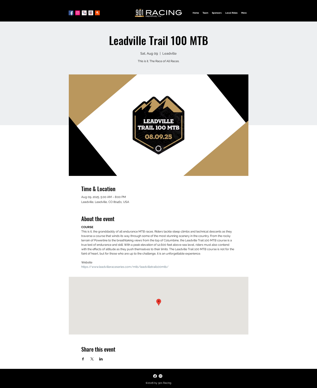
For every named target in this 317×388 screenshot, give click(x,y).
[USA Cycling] (90, 12)
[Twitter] (160, 376)
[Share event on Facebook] (83, 358)
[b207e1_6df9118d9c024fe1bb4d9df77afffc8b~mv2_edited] (84, 12)
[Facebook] (71, 12)
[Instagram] (77, 12)
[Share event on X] (92, 358)
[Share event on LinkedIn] (101, 358)
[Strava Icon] (97, 12)
